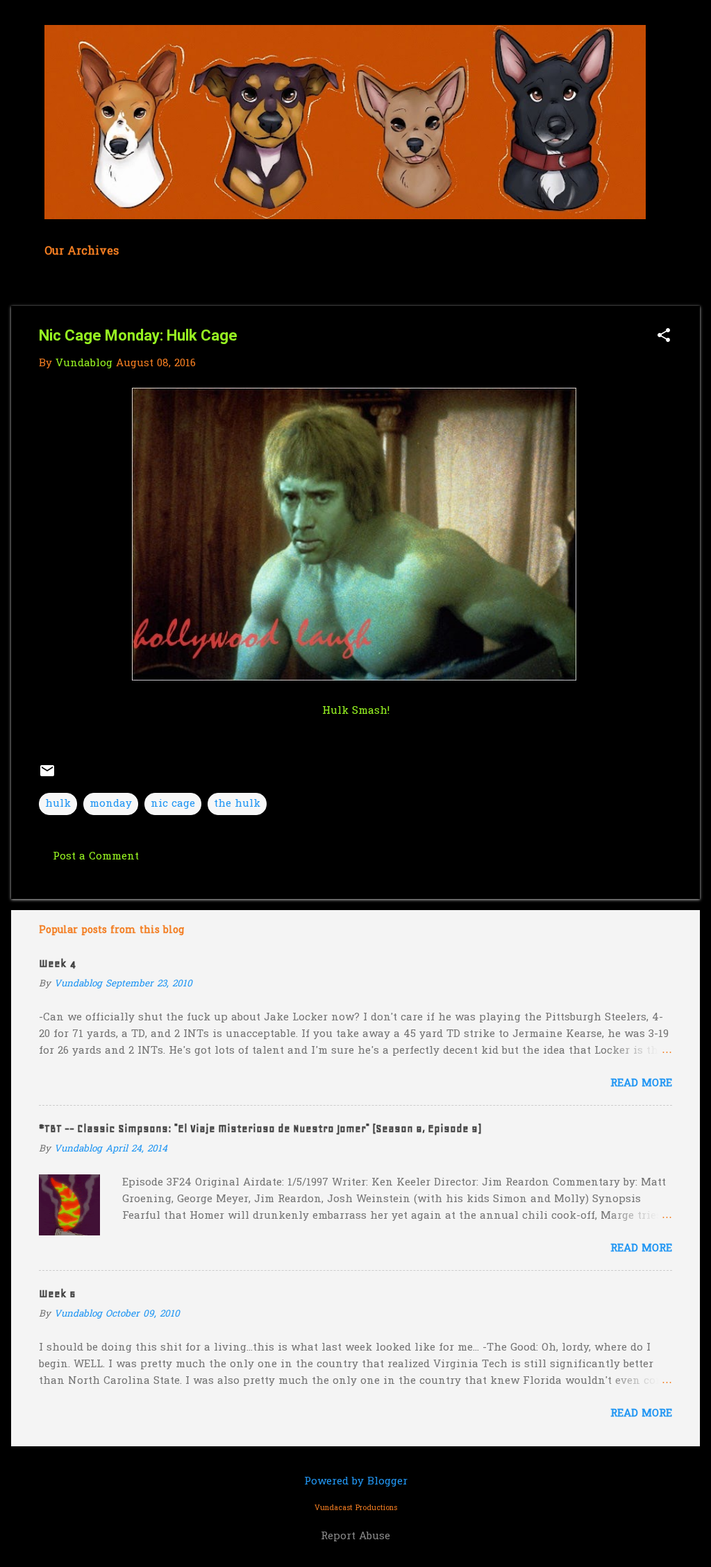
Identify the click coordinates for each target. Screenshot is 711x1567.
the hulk (237, 804)
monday (111, 804)
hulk (58, 804)
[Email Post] (47, 776)
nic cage (173, 804)
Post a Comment (96, 856)
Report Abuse (355, 1536)
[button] (663, 337)
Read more (641, 1083)
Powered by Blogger (356, 1481)
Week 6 (57, 1293)
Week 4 (57, 963)
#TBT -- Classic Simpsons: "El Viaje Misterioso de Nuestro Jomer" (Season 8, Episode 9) (260, 1128)
